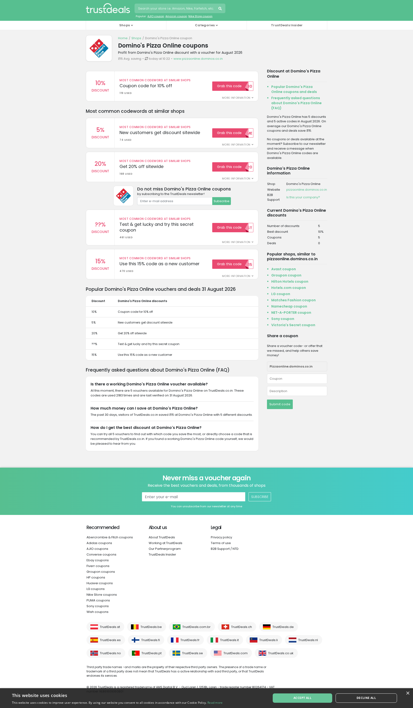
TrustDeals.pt (151, 653)
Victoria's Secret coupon (293, 325)
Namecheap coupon (289, 306)
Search (220, 9)
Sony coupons (98, 606)
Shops (136, 38)
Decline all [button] (366, 698)
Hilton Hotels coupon (289, 281)
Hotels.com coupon (288, 287)
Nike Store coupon (200, 16)
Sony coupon (282, 318)
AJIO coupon (155, 16)
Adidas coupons (99, 543)
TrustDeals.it (229, 640)
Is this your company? (303, 197)
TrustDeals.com (235, 653)
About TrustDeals (162, 537)
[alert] (206, 698)
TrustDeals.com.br (196, 627)
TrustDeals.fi (150, 640)
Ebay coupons (98, 560)
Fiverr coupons (98, 566)
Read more (215, 703)
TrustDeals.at (110, 627)
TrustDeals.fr (190, 640)
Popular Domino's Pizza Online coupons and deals (294, 89)
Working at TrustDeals (165, 543)
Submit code (280, 404)
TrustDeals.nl (308, 640)
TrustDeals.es (110, 640)
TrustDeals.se (192, 653)
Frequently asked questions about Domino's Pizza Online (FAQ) (296, 103)
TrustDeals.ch (241, 627)
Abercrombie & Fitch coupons (110, 537)
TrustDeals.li (268, 640)
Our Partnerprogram (165, 548)
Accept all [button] (302, 698)
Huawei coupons (100, 583)
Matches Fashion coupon (293, 300)
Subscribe (221, 201)
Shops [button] (124, 25)
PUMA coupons (98, 600)
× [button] (407, 693)
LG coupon (280, 294)
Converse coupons (101, 554)
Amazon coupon (176, 16)
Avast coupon (283, 269)
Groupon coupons (101, 571)
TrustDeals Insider (287, 25)
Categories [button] (205, 25)
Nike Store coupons (102, 594)
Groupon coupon (286, 275)
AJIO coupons (97, 548)
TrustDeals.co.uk (280, 653)
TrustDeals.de (283, 627)
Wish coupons (98, 612)
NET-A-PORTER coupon (291, 312)
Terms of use (221, 543)
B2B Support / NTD (225, 548)
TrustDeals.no (110, 653)
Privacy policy (221, 537)
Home (123, 38)
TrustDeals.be (151, 627)
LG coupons (96, 589)
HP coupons (96, 577)
